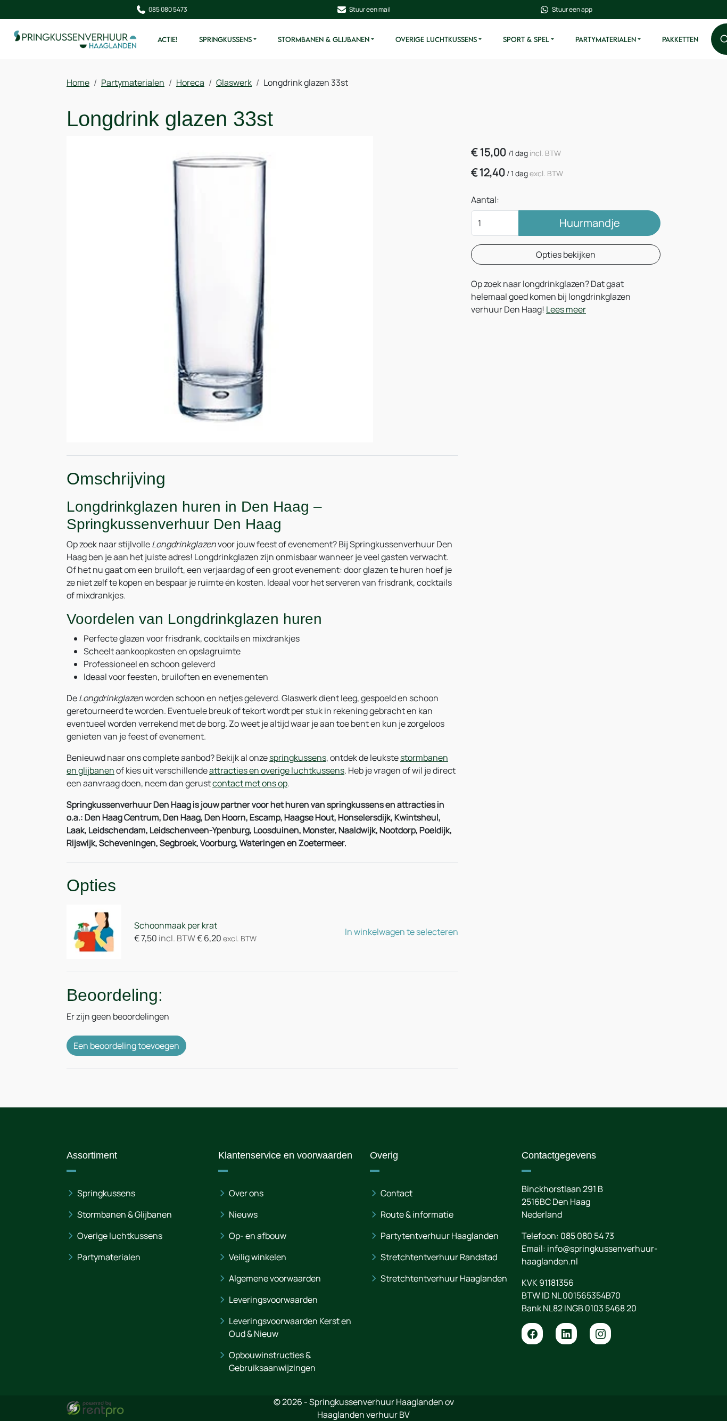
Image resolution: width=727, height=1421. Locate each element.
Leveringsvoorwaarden (273, 1299)
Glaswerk (234, 82)
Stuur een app (572, 9)
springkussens (297, 757)
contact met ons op (249, 783)
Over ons (246, 1193)
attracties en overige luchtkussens (276, 770)
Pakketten (680, 39)
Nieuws (243, 1214)
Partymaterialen (605, 39)
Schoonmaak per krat (175, 925)
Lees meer (566, 309)
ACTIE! (168, 39)
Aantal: (485, 200)
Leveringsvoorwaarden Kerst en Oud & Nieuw (290, 1327)
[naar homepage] (75, 39)
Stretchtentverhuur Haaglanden (444, 1278)
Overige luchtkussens (119, 1236)
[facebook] (532, 1333)
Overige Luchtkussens (436, 39)
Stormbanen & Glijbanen (323, 39)
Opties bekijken (566, 254)
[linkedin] (566, 1333)
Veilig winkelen (257, 1257)
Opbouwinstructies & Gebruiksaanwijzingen (272, 1361)
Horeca (190, 82)
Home (78, 82)
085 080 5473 (167, 9)
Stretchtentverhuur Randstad (439, 1257)
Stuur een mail (370, 9)
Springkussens (225, 39)
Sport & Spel (526, 39)
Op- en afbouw (257, 1236)
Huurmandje (589, 223)
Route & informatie (417, 1214)
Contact (396, 1193)
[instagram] (600, 1333)
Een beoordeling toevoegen (126, 1046)
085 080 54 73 (587, 1236)
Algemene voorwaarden (275, 1278)
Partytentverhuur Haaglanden (440, 1236)
